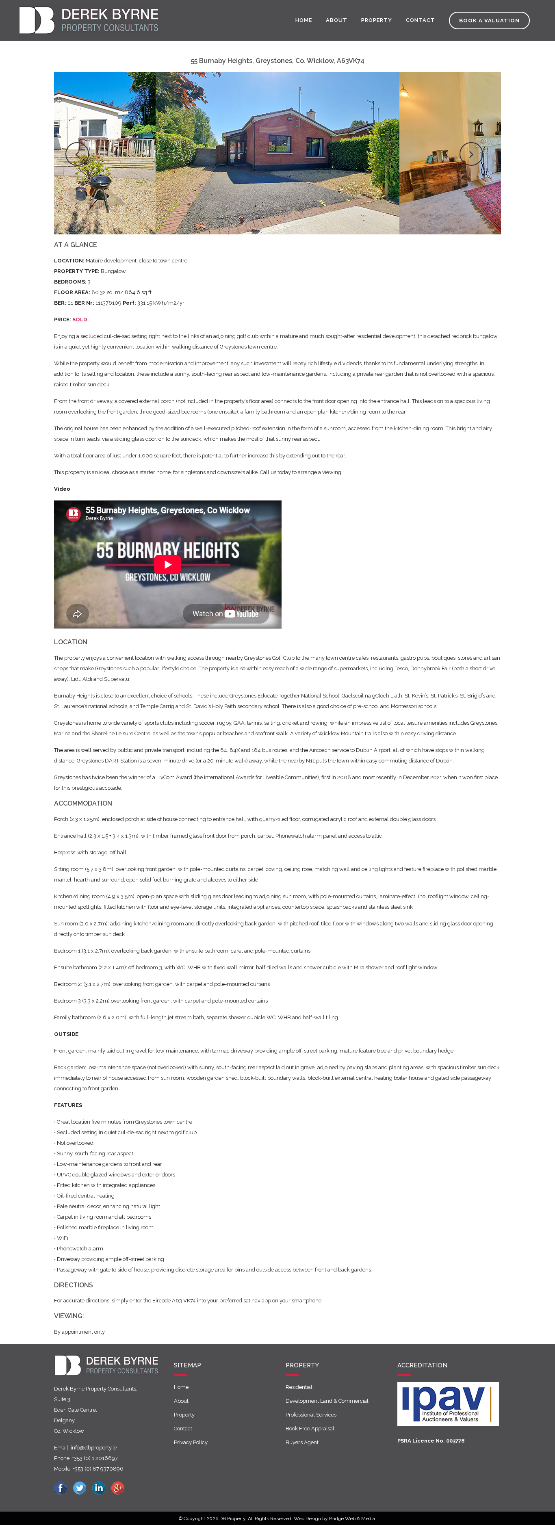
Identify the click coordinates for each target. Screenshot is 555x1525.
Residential (299, 1387)
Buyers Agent (302, 1442)
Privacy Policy (191, 1442)
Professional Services (311, 1415)
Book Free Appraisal (310, 1428)
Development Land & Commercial (327, 1401)
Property (184, 1415)
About (181, 1401)
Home (181, 1387)
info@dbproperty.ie (94, 1448)
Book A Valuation (489, 20)
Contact (183, 1428)
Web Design (307, 1518)
